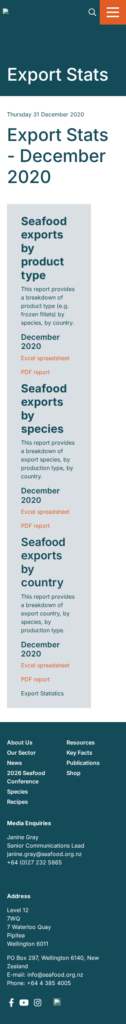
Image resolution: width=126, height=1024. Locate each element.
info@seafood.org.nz (55, 974)
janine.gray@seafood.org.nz (44, 853)
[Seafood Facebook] (12, 1003)
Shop (73, 772)
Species (17, 791)
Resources (80, 742)
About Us (20, 742)
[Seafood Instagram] (37, 1003)
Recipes (17, 801)
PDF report (35, 372)
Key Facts (79, 752)
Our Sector (21, 752)
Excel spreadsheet (45, 358)
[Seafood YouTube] (24, 1003)
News (14, 762)
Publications (83, 762)
